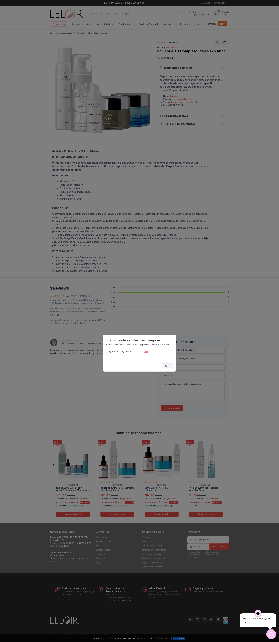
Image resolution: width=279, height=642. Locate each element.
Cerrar (167, 366)
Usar (145, 352)
